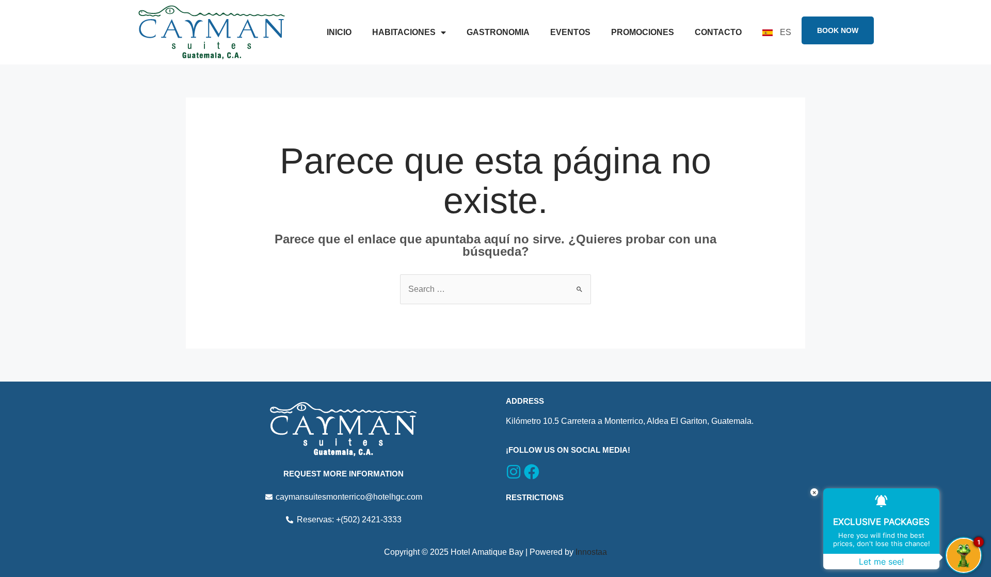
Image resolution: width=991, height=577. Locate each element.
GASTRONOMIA (498, 32)
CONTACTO (718, 32)
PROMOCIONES (642, 32)
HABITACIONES (404, 32)
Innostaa (591, 552)
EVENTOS (570, 32)
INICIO (339, 32)
